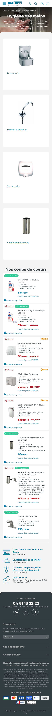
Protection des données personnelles (34, 711)
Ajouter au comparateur (14, 300)
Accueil (5, 11)
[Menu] (4, 3)
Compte (42, 3)
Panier (48, 3)
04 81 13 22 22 (30, 3)
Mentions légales (12, 711)
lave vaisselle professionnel (32, 682)
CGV (26, 713)
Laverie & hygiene (15, 11)
